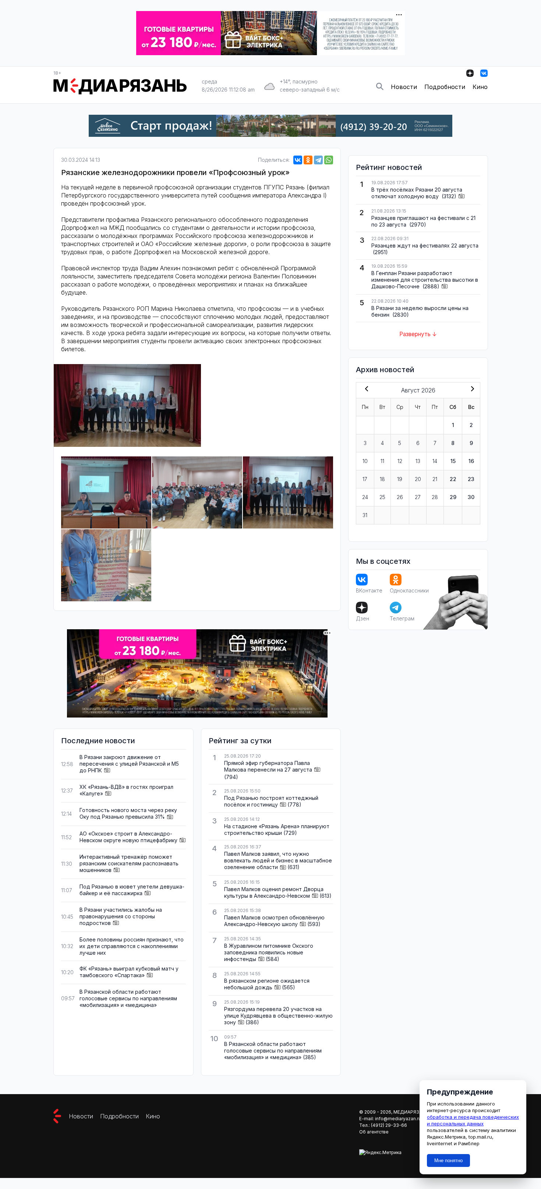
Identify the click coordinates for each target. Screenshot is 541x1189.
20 (418, 479)
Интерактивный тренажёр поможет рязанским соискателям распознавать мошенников (128, 863)
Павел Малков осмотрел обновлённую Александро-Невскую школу (274, 920)
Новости (404, 86)
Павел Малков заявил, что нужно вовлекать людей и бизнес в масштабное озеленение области (278, 860)
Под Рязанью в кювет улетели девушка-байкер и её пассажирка (131, 889)
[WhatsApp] (328, 160)
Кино (480, 86)
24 (365, 497)
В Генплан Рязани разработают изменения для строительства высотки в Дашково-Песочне (424, 279)
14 (434, 461)
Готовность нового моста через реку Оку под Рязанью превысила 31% (128, 813)
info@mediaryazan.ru (398, 1118)
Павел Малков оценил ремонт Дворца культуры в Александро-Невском (273, 892)
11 (382, 461)
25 (382, 497)
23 (471, 479)
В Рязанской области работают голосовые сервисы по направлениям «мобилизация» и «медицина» (128, 998)
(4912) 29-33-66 (389, 1125)
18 (382, 479)
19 (399, 479)
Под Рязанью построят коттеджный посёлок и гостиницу (271, 801)
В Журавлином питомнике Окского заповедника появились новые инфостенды (268, 952)
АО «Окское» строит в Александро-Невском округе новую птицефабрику (128, 836)
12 (399, 461)
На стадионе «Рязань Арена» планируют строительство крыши (276, 829)
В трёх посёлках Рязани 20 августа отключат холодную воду (416, 192)
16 (471, 461)
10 (365, 461)
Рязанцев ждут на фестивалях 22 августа (424, 245)
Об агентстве (374, 1132)
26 (400, 497)
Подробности (444, 86)
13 (418, 461)
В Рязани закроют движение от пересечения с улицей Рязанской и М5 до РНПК (129, 763)
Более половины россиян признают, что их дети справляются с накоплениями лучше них (131, 946)
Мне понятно (448, 1160)
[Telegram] (318, 160)
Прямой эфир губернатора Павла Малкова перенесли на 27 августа (268, 766)
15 (453, 461)
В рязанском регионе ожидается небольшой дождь (267, 984)
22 (453, 479)
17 (365, 479)
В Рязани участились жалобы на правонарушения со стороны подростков (120, 916)
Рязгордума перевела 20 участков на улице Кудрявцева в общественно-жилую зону (278, 1015)
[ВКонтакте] (297, 160)
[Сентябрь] (471, 389)
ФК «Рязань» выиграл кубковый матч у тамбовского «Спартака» (128, 971)
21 (434, 479)
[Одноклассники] (308, 160)
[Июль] (365, 389)
